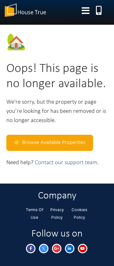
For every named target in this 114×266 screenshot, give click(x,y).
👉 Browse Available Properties (50, 142)
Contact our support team (66, 163)
